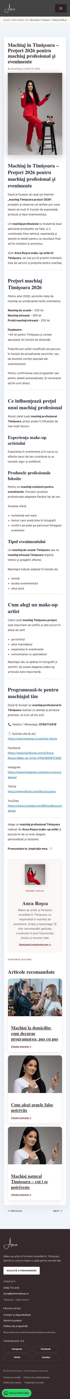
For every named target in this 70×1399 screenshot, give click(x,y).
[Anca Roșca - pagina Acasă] (35, 1243)
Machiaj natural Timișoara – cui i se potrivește (29, 1181)
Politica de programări (15, 1326)
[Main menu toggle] (61, 8)
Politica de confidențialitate (37, 1377)
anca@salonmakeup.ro (16, 1293)
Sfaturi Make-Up (20, 20)
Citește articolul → (21, 1046)
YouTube (46, 1357)
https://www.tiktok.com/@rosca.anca (32, 791)
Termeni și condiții (12, 1377)
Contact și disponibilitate (17, 1314)
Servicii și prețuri (12, 1320)
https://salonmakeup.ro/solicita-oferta (32, 738)
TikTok (17, 1357)
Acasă (6, 20)
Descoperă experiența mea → (35, 944)
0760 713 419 (11, 1287)
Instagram (17, 1349)
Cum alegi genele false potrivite (32, 1107)
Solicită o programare (22, 1270)
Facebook (46, 1349)
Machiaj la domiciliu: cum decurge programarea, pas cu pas (34, 1033)
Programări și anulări (34, 1382)
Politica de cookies (12, 1382)
